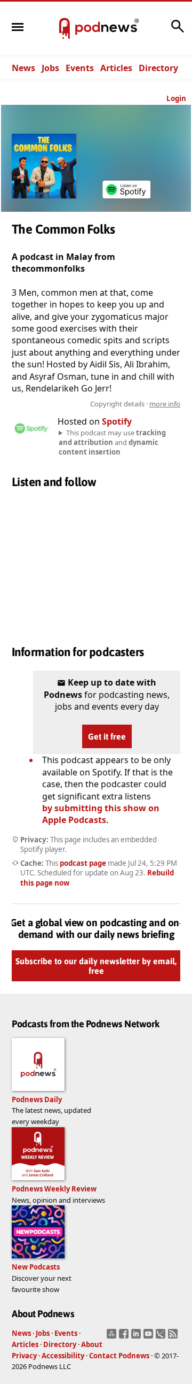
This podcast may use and (112, 442)
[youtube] (149, 1337)
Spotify (117, 421)
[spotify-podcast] (126, 198)
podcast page (83, 863)
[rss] (174, 1337)
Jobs (50, 68)
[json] (162, 1337)
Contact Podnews (119, 1355)
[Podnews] (64, 29)
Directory (158, 68)
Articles (116, 68)
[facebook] (125, 1337)
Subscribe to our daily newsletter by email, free (96, 966)
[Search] (177, 31)
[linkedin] (137, 1337)
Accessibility (63, 1355)
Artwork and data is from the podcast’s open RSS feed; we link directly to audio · (109, 404)
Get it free (107, 736)
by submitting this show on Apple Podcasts (100, 814)
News (23, 68)
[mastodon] (113, 1337)
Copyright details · (135, 404)
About (91, 1344)
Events (80, 68)
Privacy (24, 1355)
